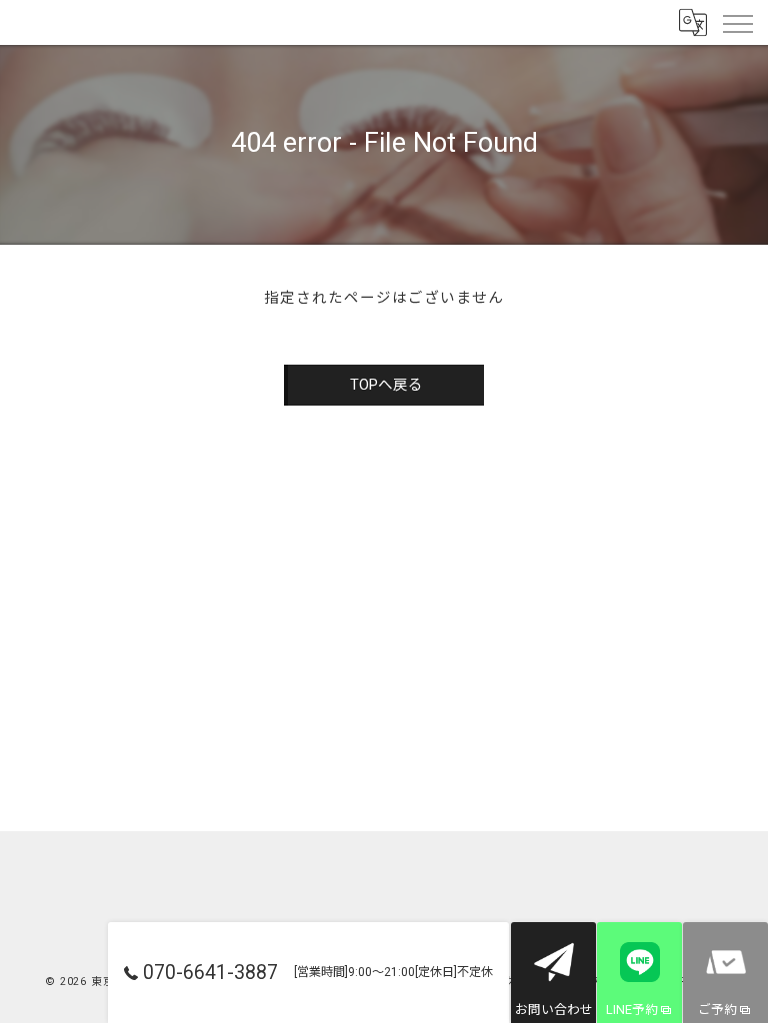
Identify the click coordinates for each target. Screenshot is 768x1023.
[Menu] (737, 22)
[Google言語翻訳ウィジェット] (692, 22)
